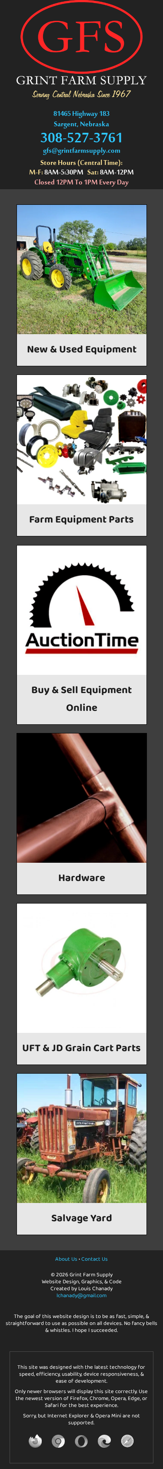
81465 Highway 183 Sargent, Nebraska (81, 121)
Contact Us (94, 1259)
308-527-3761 (81, 142)
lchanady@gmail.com (81, 1296)
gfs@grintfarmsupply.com (81, 153)
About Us (66, 1259)
